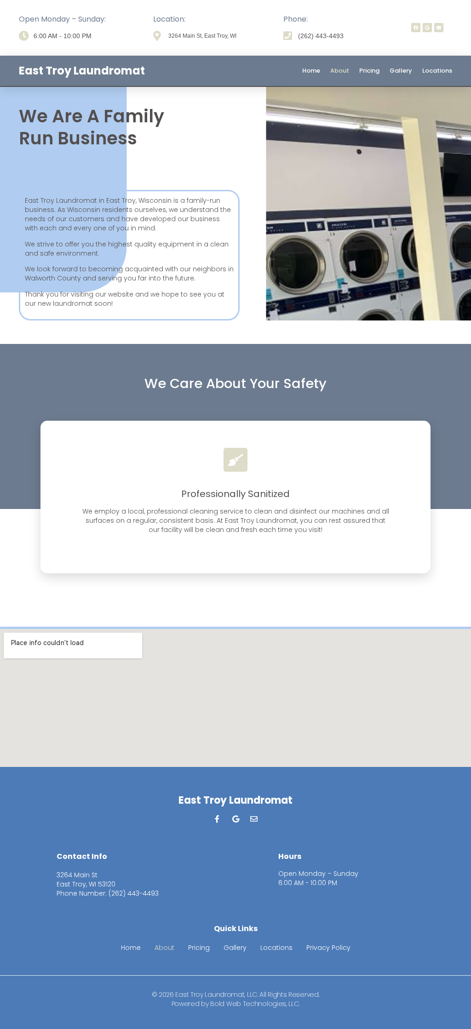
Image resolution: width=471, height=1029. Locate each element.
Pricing (369, 70)
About (339, 70)
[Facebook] (415, 27)
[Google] (427, 27)
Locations (437, 70)
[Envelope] (438, 27)
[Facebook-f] (217, 819)
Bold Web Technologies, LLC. (254, 1003)
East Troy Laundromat (82, 70)
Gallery (401, 70)
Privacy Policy (328, 947)
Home (311, 70)
